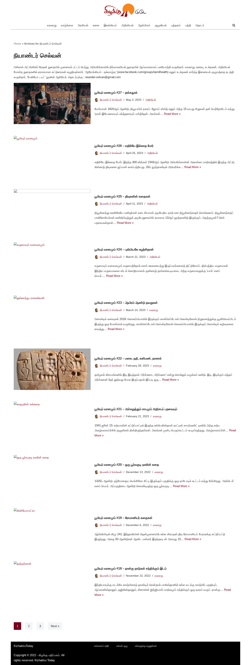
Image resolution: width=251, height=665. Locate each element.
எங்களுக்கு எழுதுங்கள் (146, 646)
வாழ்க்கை (67, 25)
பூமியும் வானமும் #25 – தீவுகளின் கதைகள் (122, 196)
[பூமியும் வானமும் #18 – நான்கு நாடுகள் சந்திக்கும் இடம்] (52, 582)
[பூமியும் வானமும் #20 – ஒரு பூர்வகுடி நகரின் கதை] (52, 475)
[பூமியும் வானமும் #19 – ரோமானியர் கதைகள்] (52, 529)
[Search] (233, 25)
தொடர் (200, 25)
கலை (96, 25)
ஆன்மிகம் (144, 25)
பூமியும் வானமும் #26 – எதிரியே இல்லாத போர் (124, 145)
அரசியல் (83, 25)
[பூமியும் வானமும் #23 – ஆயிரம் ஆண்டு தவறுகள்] (52, 316)
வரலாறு (51, 25)
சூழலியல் (161, 25)
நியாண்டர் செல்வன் (111, 99)
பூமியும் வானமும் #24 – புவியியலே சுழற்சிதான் (124, 249)
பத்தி (188, 25)
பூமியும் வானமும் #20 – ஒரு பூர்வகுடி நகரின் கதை (127, 464)
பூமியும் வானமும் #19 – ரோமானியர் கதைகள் (123, 518)
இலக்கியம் (110, 25)
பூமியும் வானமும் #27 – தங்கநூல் (116, 92)
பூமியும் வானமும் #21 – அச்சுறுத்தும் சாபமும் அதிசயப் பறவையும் (136, 409)
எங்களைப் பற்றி (101, 646)
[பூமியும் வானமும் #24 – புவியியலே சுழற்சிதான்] (52, 263)
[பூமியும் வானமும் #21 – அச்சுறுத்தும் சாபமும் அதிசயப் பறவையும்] (52, 422)
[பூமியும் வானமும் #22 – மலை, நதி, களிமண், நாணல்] (52, 369)
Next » (55, 626)
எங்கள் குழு (121, 646)
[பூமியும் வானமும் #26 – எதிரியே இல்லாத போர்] (52, 156)
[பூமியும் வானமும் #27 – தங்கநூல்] (52, 103)
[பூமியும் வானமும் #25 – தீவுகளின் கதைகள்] (52, 210)
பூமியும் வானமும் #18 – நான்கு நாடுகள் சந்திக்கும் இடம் (130, 568)
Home (17, 43)
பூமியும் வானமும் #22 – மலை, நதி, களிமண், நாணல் (128, 358)
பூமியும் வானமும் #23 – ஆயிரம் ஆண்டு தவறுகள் (126, 302)
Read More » (172, 113)
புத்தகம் (176, 25)
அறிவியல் (127, 25)
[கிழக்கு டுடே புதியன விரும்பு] (125, 11)
